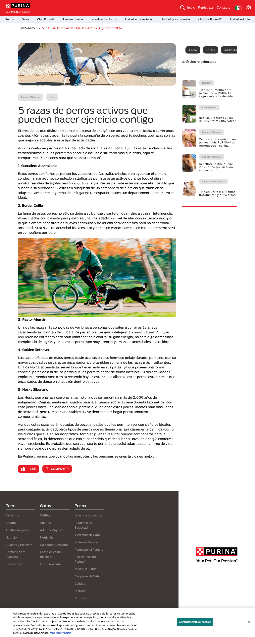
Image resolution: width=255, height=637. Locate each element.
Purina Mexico (28, 28)
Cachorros (13, 515)
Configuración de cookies (195, 621)
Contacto (223, 7)
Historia (80, 591)
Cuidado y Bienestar (19, 544)
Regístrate (206, 7)
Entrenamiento (16, 564)
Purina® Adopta (240, 19)
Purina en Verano (86, 542)
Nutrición (12, 537)
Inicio (191, 7)
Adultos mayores (234, 50)
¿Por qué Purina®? (210, 19)
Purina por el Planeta (89, 549)
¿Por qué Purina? (86, 569)
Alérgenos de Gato (87, 535)
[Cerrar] (248, 622)
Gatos (25, 19)
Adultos (11, 522)
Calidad (80, 583)
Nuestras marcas (72, 19)
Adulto (193, 50)
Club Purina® (45, 19)
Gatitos (210, 50)
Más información (60, 632)
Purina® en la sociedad (139, 19)
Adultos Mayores (52, 530)
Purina (80, 506)
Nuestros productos (104, 19)
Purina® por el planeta (176, 19)
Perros (9, 19)
